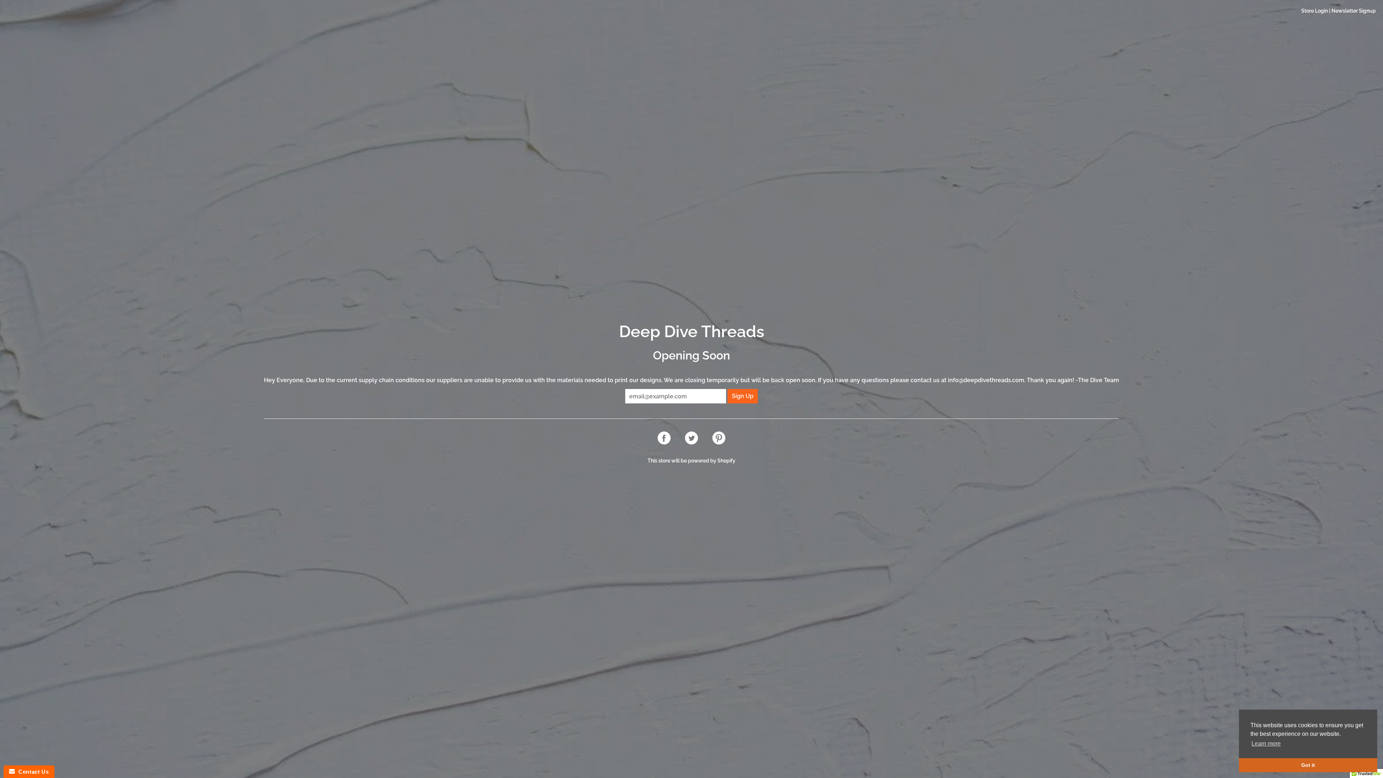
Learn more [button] (1266, 744)
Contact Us (32, 772)
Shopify (726, 461)
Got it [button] (1308, 765)
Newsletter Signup (1353, 11)
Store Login (1314, 11)
